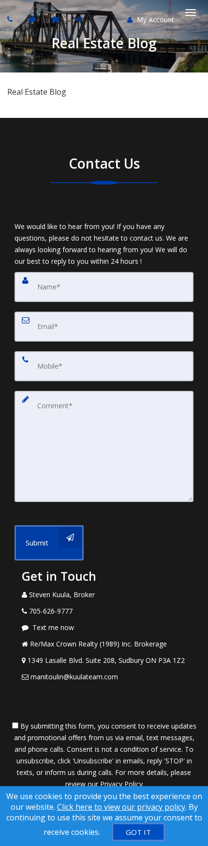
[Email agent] (56, 19)
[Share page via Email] (79, 19)
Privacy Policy (121, 784)
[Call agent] (11, 19)
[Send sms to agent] (33, 19)
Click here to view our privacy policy (121, 807)
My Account (154, 19)
